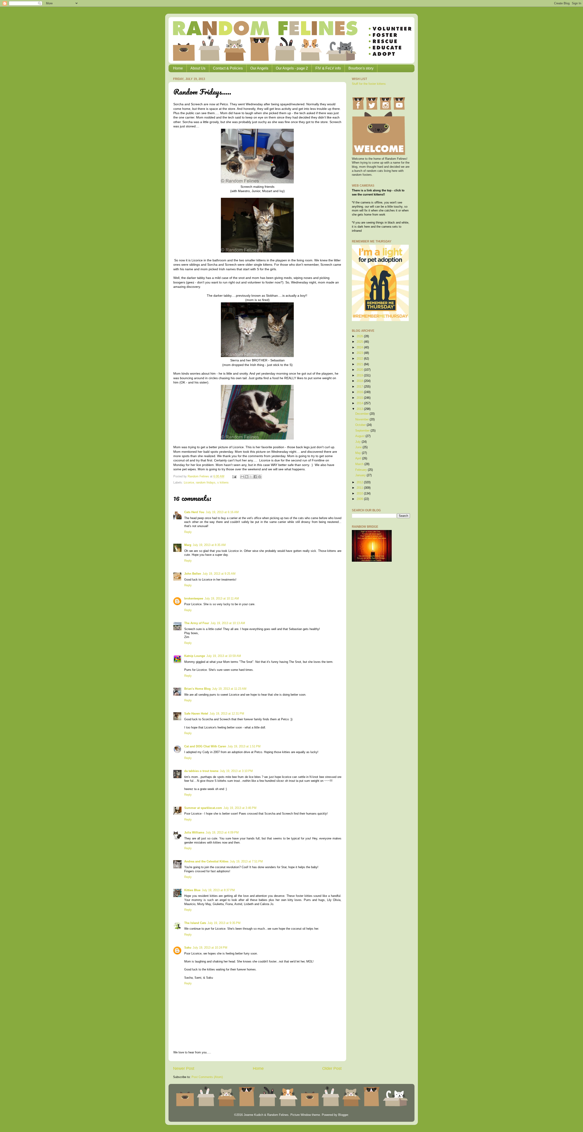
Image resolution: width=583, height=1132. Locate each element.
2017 (360, 386)
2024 (360, 347)
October (361, 425)
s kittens (223, 482)
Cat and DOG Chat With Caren (205, 746)
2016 (360, 392)
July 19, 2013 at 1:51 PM (244, 746)
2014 (360, 403)
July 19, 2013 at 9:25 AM (218, 573)
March (359, 464)
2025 (360, 341)
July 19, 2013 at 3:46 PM (239, 808)
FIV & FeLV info (328, 68)
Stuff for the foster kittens (369, 83)
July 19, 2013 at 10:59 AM (223, 656)
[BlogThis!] (246, 476)
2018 (360, 381)
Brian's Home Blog (197, 688)
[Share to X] (251, 476)
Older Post (332, 1068)
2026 (360, 336)
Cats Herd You (194, 512)
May (358, 453)
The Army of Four (196, 623)
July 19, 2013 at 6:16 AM (222, 512)
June (359, 447)
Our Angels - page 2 (292, 68)
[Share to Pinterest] (259, 476)
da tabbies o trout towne (201, 771)
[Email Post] (234, 476)
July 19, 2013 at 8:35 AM (209, 545)
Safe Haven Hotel (196, 713)
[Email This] (242, 476)
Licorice (189, 482)
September (363, 430)
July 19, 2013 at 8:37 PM (218, 890)
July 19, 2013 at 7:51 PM (246, 861)
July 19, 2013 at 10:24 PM (210, 947)
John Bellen (192, 573)
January (361, 475)
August (360, 436)
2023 (360, 353)
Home (178, 68)
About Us (197, 68)
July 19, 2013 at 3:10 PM (236, 771)
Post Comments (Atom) (207, 1077)
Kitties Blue (192, 890)
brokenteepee (193, 598)
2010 (360, 493)
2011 (360, 487)
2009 (360, 499)
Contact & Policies (228, 68)
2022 (360, 358)
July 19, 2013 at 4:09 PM (222, 832)
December (362, 413)
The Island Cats (195, 923)
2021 (360, 364)
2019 (360, 375)
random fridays (205, 482)
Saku (187, 947)
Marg (187, 545)
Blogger (343, 1115)
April (358, 458)
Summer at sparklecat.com (203, 808)
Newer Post (183, 1068)
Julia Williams (194, 832)
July (358, 441)
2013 (360, 409)
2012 (360, 482)
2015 (360, 397)
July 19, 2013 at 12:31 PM (227, 713)
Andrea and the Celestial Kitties (206, 861)
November (362, 419)
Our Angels (259, 68)
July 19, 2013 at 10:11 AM (222, 598)
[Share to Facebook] (255, 476)
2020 (360, 369)
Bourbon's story (360, 68)
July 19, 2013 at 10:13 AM (227, 623)
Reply (188, 532)
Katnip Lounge (194, 656)
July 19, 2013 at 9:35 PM (223, 923)
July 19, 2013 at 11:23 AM (229, 688)
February (361, 469)
